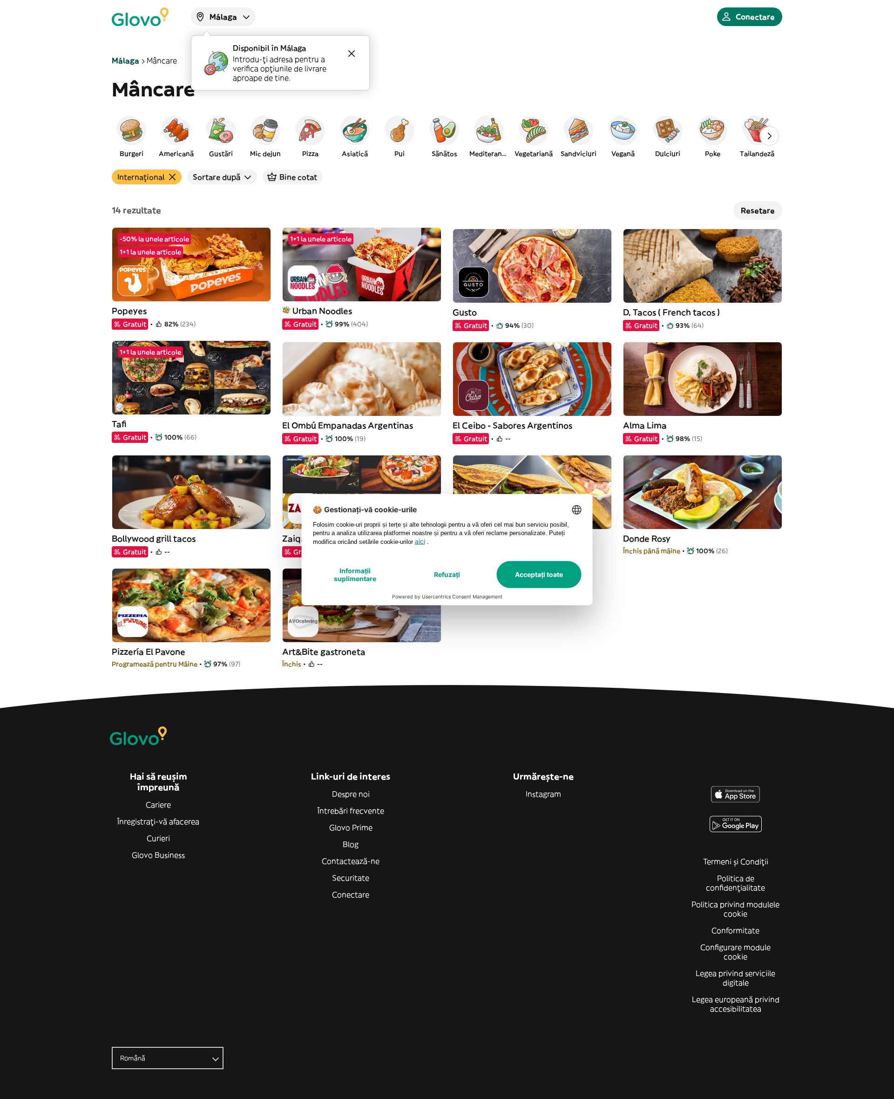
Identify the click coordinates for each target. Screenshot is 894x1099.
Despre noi (351, 794)
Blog (351, 844)
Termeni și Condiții (735, 861)
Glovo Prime (350, 827)
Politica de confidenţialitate (735, 883)
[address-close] (351, 53)
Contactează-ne (350, 861)
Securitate (350, 877)
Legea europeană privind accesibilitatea (735, 1004)
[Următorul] (769, 136)
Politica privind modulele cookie (735, 909)
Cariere (158, 804)
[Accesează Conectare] (140, 16)
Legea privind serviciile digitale (735, 978)
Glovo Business (158, 855)
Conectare (350, 894)
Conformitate (735, 930)
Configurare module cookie (735, 952)
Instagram (543, 794)
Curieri (158, 838)
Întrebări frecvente (351, 810)
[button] (131, 136)
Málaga (125, 60)
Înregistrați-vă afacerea (158, 821)
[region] (447, 136)
